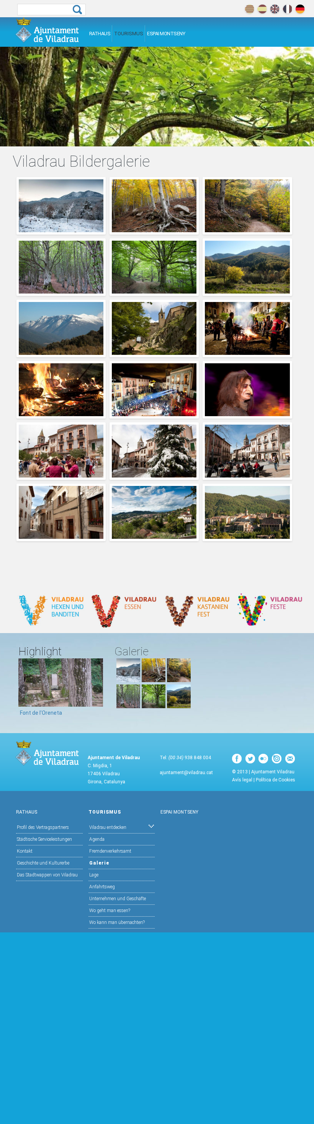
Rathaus (100, 33)
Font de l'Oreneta (41, 713)
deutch (300, 9)
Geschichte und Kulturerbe (43, 863)
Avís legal (242, 780)
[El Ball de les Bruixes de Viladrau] (154, 414)
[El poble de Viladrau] (154, 537)
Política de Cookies (275, 780)
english (274, 9)
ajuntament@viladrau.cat (186, 772)
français (287, 9)
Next (97, 690)
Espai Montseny (166, 33)
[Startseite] (47, 30)
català (249, 9)
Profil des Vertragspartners (43, 827)
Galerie (99, 863)
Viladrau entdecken (107, 827)
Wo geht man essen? (109, 910)
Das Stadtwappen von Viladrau (47, 875)
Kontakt (25, 851)
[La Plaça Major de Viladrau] (154, 476)
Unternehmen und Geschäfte (117, 898)
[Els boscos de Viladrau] (154, 230)
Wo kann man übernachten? (117, 922)
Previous (24, 690)
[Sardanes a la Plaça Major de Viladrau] (61, 476)
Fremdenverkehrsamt (110, 851)
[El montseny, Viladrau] (61, 230)
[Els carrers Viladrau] (61, 537)
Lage (93, 875)
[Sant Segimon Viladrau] (154, 353)
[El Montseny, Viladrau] (247, 292)
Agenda (97, 839)
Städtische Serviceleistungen (44, 839)
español (262, 9)
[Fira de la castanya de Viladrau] (247, 353)
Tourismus (128, 33)
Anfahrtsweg (102, 886)
